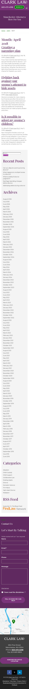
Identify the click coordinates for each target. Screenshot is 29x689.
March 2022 (7, 333)
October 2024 (7, 254)
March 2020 (7, 393)
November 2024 (8, 252)
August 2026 (7, 199)
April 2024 (6, 270)
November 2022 (8, 312)
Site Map (13, 681)
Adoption (9, 130)
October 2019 (7, 401)
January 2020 (7, 396)
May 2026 (6, 206)
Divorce (5, 482)
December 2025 (8, 219)
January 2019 (7, 418)
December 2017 (8, 434)
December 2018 (8, 421)
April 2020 (6, 391)
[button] (26, 8)
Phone (3, 557)
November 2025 (8, 222)
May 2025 (6, 237)
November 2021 (8, 343)
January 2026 (7, 217)
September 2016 (8, 451)
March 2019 (6, 416)
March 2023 (7, 302)
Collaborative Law (8, 477)
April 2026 (6, 209)
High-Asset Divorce (12, 95)
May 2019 (6, 413)
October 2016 (7, 449)
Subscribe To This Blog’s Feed (12, 506)
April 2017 (6, 446)
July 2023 (6, 292)
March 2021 (6, 363)
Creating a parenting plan (10, 49)
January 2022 (7, 338)
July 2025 (6, 232)
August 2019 (7, 406)
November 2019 (8, 398)
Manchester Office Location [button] (14, 660)
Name (3, 539)
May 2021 (6, 358)
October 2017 (7, 439)
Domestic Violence (9, 485)
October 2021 (7, 345)
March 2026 (7, 211)
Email (4, 548)
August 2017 (7, 441)
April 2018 (6, 423)
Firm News (6, 487)
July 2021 (6, 353)
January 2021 (7, 368)
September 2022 (8, 317)
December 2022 (8, 310)
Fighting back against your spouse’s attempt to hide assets (13, 82)
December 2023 (8, 280)
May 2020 (6, 388)
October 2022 (7, 315)
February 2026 (8, 214)
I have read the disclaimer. (14, 592)
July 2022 (6, 323)
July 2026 (6, 201)
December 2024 (8, 249)
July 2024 (6, 262)
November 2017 (8, 436)
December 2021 (8, 340)
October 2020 (7, 376)
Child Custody (10, 57)
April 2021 (6, 360)
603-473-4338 (7, 7)
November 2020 (8, 373)
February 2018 (7, 429)
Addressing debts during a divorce (14, 185)
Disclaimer (5, 588)
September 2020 (8, 378)
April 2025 (6, 239)
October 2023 (7, 285)
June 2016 (6, 456)
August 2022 (7, 320)
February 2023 (8, 305)
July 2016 (6, 454)
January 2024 (7, 277)
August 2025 (7, 229)
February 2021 (7, 365)
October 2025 (7, 224)
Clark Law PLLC (15, 55)
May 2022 (6, 328)
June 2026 (6, 204)
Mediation (6, 492)
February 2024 (8, 275)
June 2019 (6, 411)
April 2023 (6, 300)
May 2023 (6, 297)
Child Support (7, 475)
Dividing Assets (7, 480)
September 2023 (8, 287)
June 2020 (6, 386)
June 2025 (6, 234)
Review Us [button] (19, 7)
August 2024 (7, 259)
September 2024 (8, 257)
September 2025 (8, 227)
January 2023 (7, 307)
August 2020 (7, 381)
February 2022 (8, 335)
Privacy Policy (21, 681)
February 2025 (8, 244)
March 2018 (7, 426)
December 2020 (8, 370)
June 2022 (6, 325)
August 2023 (7, 290)
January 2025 (7, 247)
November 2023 (8, 282)
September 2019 (8, 403)
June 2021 (6, 355)
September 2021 (8, 348)
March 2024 (7, 272)
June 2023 (6, 295)
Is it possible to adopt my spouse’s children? (13, 120)
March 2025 (7, 242)
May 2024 (6, 267)
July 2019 (6, 408)
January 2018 (7, 431)
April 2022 (6, 330)
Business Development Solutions (13, 683)
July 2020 (6, 383)
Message (4, 566)
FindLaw (14, 685)
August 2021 (7, 350)
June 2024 (6, 264)
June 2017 (6, 444)
